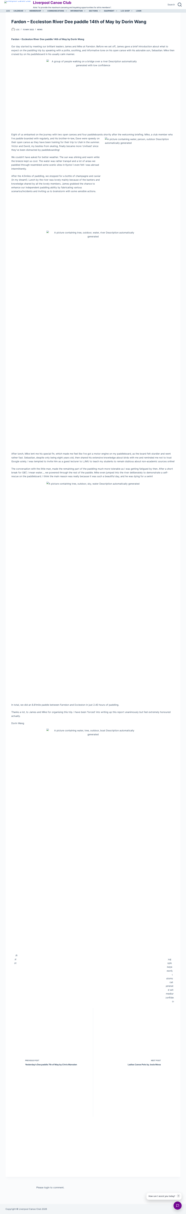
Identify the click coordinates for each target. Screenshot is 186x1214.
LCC (8, 11)
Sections (93, 11)
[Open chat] (178, 1206)
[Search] (180, 5)
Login (138, 11)
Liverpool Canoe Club (52, 2)
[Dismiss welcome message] (178, 1196)
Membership (35, 11)
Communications (55, 11)
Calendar (18, 11)
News (39, 29)
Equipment (109, 11)
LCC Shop (125, 11)
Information (76, 11)
